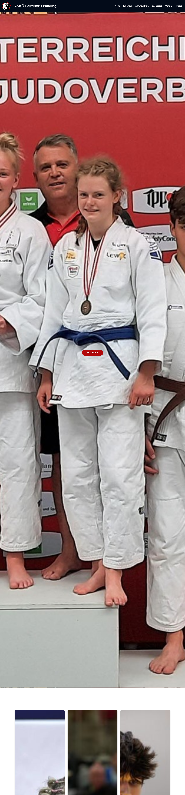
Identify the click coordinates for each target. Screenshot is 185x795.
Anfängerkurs (142, 6)
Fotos (179, 6)
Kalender (127, 6)
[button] (169, 6)
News (117, 6)
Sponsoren (157, 6)
